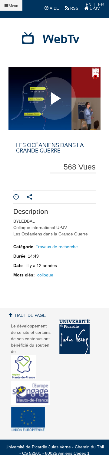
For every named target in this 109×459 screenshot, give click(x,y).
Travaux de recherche (57, 246)
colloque (45, 274)
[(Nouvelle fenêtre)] (74, 336)
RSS (73, 8)
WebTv (61, 39)
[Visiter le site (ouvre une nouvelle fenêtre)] (26, 377)
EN (88, 4)
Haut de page (30, 315)
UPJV (94, 8)
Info (20, 196)
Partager (33, 196)
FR (101, 4)
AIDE (53, 8)
